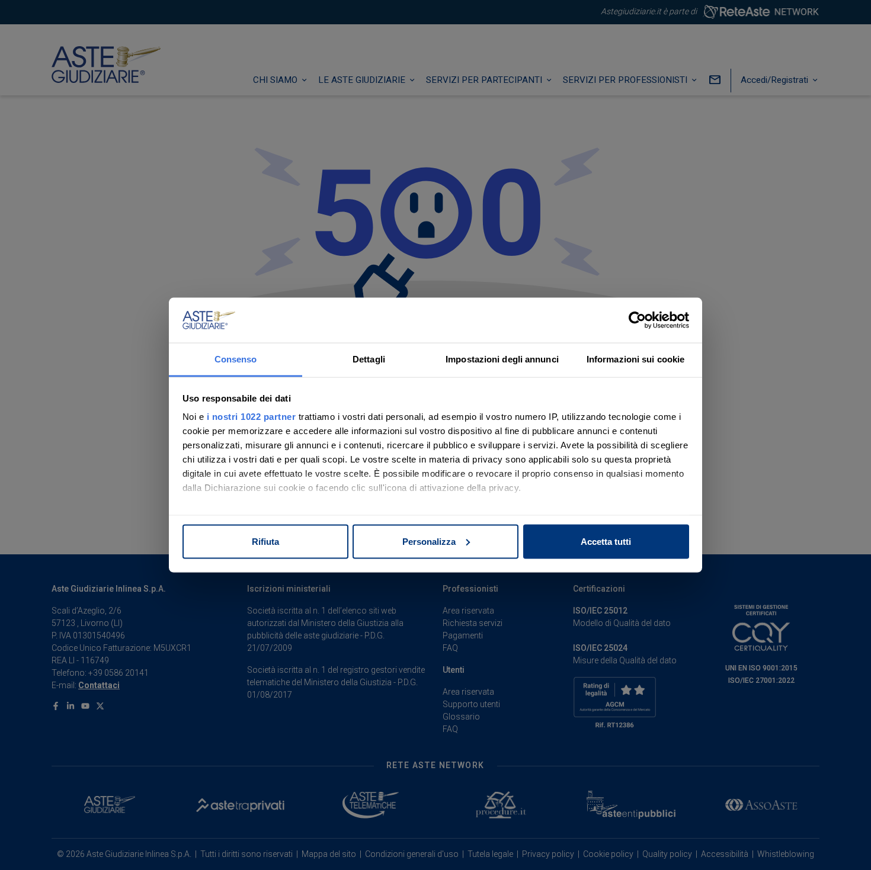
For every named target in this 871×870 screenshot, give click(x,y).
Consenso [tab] (235, 359)
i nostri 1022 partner (251, 417)
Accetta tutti (606, 541)
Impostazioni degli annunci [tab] (502, 359)
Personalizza (429, 541)
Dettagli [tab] (369, 359)
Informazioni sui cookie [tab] (635, 359)
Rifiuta (265, 541)
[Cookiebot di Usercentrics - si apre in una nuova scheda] (637, 320)
